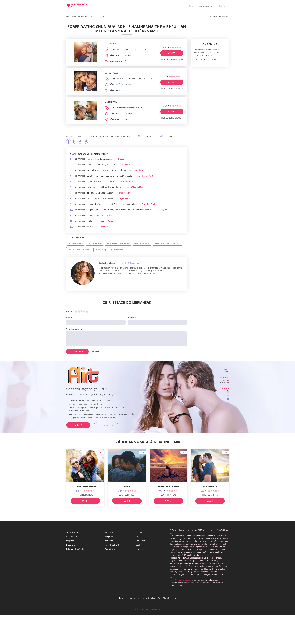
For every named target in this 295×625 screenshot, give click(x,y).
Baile (191, 6)
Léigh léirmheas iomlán (171, 59)
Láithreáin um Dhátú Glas (118, 243)
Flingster (70, 540)
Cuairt (171, 53)
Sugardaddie (124, 198)
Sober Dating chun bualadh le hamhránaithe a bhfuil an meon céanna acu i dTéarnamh (207, 52)
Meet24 (104, 226)
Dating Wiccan (117, 249)
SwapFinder (139, 540)
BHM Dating (101, 249)
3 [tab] (228, 399)
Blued (110, 215)
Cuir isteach (77, 351)
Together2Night (112, 545)
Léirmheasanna (205, 6)
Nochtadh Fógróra (183, 580)
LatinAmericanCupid (75, 549)
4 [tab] (228, 403)
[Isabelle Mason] (83, 273)
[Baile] (79, 5)
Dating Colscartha (141, 243)
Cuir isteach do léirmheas (205, 59)
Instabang (138, 549)
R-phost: (132, 317)
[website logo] (85, 52)
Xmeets (121, 159)
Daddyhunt (126, 164)
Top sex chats (72, 532)
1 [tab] (228, 392)
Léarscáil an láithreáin (151, 598)
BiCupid (137, 536)
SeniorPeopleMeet (144, 176)
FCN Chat (138, 532)
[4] (84, 311)
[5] (87, 311)
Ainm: (69, 317)
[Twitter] (80, 141)
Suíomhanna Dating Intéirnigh (167, 243)
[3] (81, 311)
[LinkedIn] (74, 141)
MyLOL (137, 545)
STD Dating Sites (95, 243)
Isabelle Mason (107, 262)
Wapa (111, 221)
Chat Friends (138, 170)
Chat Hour (109, 532)
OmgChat (109, 536)
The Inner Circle (126, 181)
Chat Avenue (71, 536)
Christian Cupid (149, 204)
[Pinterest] (86, 141)
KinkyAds (109, 540)
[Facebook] (68, 141)
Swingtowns (110, 549)
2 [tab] (228, 395)
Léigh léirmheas (85, 495)
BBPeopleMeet (137, 187)
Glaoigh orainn (169, 598)
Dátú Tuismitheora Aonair (79, 249)
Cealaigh (95, 351)
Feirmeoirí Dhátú (75, 243)
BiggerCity (70, 545)
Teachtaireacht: (74, 329)
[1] (76, 311)
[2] (78, 311)
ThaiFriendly (124, 193)
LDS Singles (162, 209)
